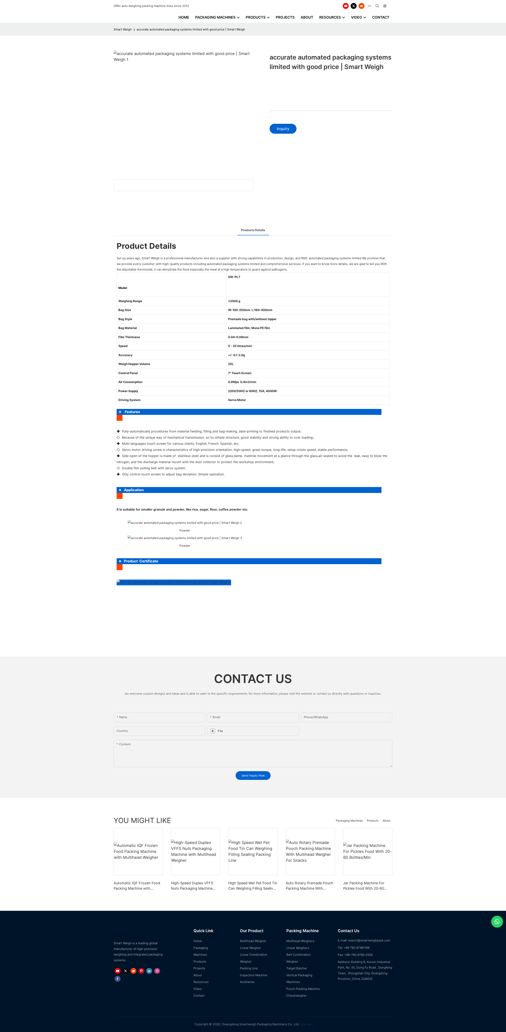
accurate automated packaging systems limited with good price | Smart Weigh (191, 29)
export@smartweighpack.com (369, 940)
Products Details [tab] (253, 230)
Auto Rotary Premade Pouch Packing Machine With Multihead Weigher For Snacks (309, 886)
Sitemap (305, 1024)
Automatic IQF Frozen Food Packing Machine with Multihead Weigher (137, 886)
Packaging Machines (349, 820)
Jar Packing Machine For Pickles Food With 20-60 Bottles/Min (363, 886)
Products (373, 820)
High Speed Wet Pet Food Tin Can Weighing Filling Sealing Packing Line (252, 886)
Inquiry (283, 128)
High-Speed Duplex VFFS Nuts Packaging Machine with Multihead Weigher (192, 886)
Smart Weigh (123, 29)
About (386, 820)
